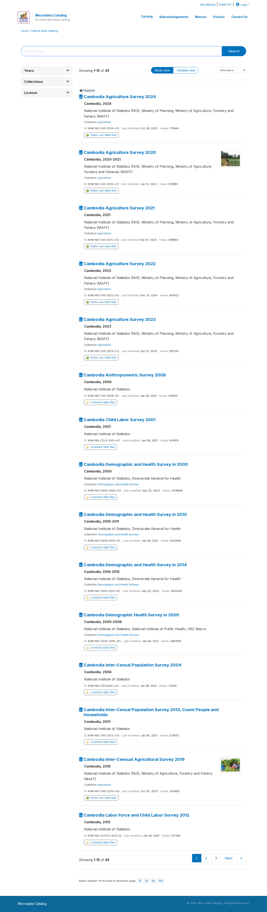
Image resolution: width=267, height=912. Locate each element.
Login (244, 4)
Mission (201, 17)
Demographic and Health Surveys (118, 484)
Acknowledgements (173, 17)
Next (228, 858)
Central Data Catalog (44, 30)
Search (234, 51)
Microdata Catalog (51, 15)
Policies (219, 17)
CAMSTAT (225, 4)
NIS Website (208, 4)
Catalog (147, 16)
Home (24, 30)
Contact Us (239, 17)
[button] (46, 71)
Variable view (186, 70)
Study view (162, 70)
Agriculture (104, 122)
